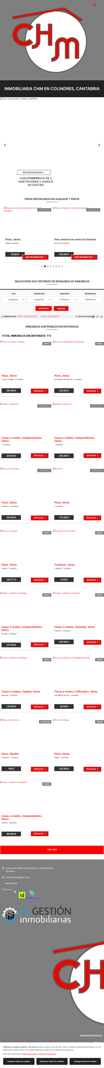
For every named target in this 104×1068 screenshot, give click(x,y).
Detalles (39, 391)
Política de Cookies (29, 1054)
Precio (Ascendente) (50, 316)
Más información (35, 257)
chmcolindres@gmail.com (17, 877)
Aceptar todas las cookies (18, 1061)
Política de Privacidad (47, 1054)
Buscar (61, 308)
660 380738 (11, 883)
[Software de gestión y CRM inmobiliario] (36, 914)
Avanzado (44, 308)
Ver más (52, 849)
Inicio (96, 1042)
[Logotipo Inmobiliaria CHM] (49, 42)
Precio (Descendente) (27, 316)
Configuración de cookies (85, 1061)
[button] (14, 299)
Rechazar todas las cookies (52, 1061)
